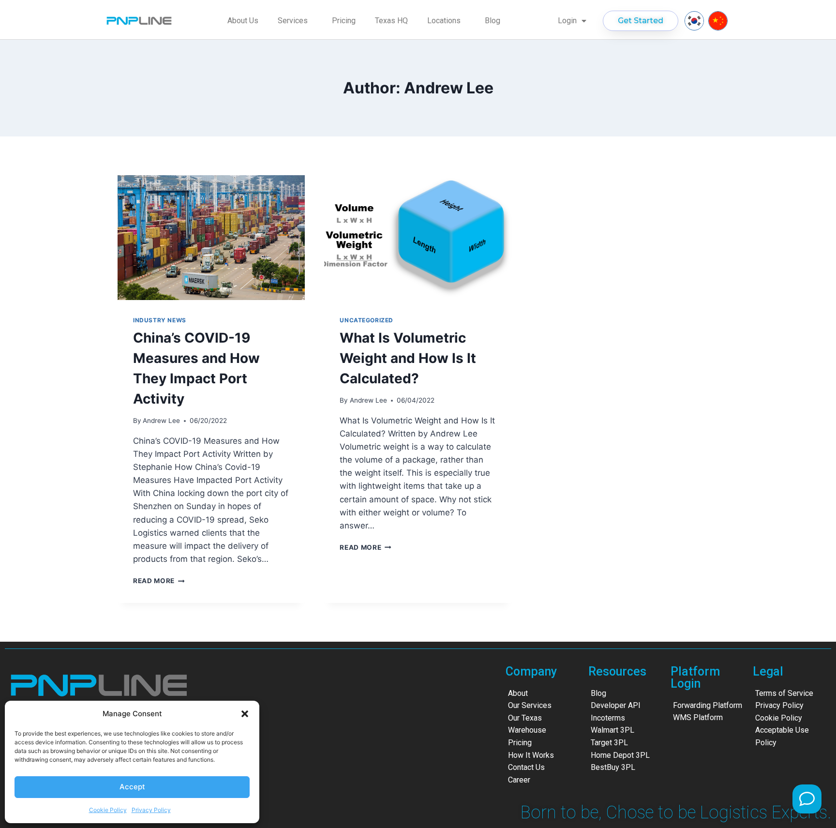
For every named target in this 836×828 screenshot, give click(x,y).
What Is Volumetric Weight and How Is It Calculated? (408, 358)
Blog (492, 20)
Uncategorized (366, 320)
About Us (242, 20)
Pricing (344, 20)
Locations (444, 20)
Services (293, 20)
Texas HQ (391, 20)
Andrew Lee (161, 420)
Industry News (159, 320)
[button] (245, 714)
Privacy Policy (151, 809)
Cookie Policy (108, 809)
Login (567, 20)
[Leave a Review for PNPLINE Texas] (806, 798)
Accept (132, 786)
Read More (159, 581)
